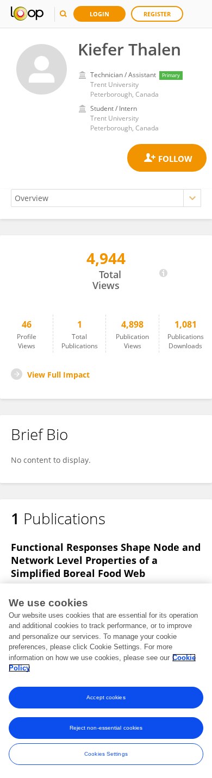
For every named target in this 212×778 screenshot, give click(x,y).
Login (99, 14)
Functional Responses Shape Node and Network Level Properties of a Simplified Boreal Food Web (106, 560)
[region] (106, 681)
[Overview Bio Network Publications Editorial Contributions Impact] (106, 198)
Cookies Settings (106, 754)
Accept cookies (105, 697)
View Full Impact (58, 374)
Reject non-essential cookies (106, 728)
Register (157, 14)
